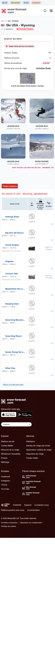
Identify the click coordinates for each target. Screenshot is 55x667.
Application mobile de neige (39, 449)
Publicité (17, 504)
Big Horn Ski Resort (14, 232)
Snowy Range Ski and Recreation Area (23, 352)
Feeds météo (32, 457)
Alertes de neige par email (38, 445)
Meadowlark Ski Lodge (15, 288)
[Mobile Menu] (51, 10)
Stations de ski (7, 441)
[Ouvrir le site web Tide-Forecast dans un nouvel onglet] (26, 2)
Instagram (5, 480)
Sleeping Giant (12, 303)
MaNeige (5, 462)
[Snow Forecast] (13, 10)
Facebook (5, 476)
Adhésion (30, 441)
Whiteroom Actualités (10, 453)
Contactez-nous (41, 504)
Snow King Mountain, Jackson (19, 319)
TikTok (4, 484)
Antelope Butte (43, 68)
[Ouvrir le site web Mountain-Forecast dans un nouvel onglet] (15, 2)
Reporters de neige (35, 453)
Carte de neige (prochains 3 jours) (27, 86)
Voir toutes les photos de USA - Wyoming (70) (33, 168)
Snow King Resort (13, 336)
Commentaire (33, 510)
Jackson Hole (13, 126)
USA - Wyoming (13, 21)
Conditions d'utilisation (9, 522)
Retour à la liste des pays (13, 384)
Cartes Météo (7, 445)
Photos (4, 457)
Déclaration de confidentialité (31, 522)
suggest (32, 221)
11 (49, 52)
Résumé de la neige (10, 449)
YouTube (5, 488)
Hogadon (9, 261)
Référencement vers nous (12, 510)
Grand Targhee (41, 161)
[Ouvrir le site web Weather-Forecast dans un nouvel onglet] (36, 2)
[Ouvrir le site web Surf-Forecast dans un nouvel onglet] (5, 2)
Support (27, 504)
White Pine (10, 368)
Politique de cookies (8, 526)
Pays (3, 21)
